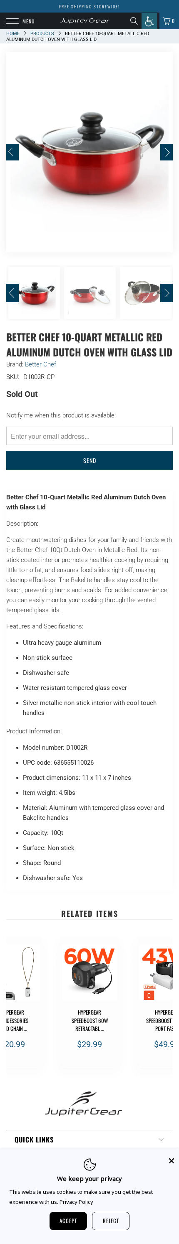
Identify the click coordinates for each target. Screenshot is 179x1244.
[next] (165, 1006)
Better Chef (40, 364)
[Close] (171, 1161)
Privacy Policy (76, 1202)
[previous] (14, 1006)
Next (166, 152)
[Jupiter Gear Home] (85, 21)
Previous (12, 152)
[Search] (135, 21)
